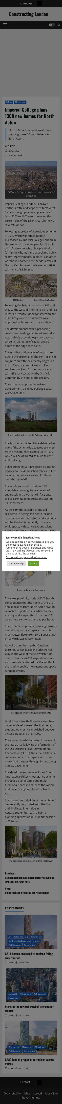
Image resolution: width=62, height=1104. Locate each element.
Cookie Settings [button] (16, 563)
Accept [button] (33, 563)
